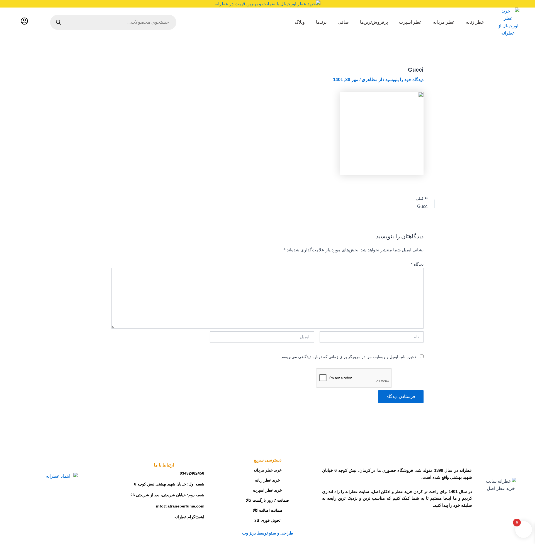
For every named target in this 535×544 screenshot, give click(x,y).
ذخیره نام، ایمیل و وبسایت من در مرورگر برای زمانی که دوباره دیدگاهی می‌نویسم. (348, 357)
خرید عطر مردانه (268, 470)
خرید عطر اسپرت (267, 490)
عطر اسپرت (410, 22)
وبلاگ (300, 22)
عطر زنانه (475, 22)
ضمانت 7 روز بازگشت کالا (267, 500)
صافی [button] (343, 22)
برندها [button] (321, 22)
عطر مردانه (444, 22)
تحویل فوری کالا (267, 520)
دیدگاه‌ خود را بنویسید (404, 79)
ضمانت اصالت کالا (268, 510)
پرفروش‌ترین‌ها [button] (374, 22)
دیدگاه (417, 264)
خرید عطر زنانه (267, 480)
